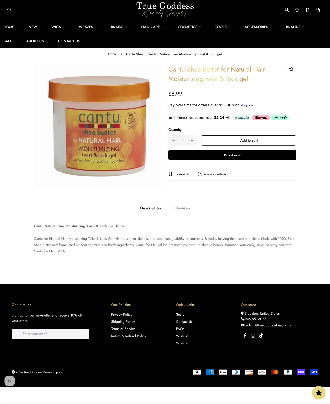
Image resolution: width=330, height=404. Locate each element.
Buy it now (232, 155)
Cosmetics (187, 26)
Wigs (56, 26)
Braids (117, 26)
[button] (316, 10)
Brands (293, 26)
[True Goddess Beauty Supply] (165, 10)
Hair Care (150, 26)
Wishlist (182, 336)
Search (181, 314)
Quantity (175, 129)
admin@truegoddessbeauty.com (269, 325)
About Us (35, 41)
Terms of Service (123, 328)
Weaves (86, 26)
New (33, 26)
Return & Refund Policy (128, 336)
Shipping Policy (123, 321)
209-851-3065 (255, 318)
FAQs (180, 328)
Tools (221, 26)
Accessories (256, 26)
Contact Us (69, 41)
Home (112, 54)
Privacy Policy (121, 314)
